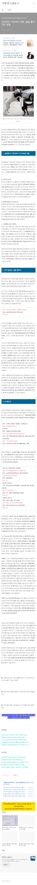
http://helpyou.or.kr (8, 50)
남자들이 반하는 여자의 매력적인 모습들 (13, 765)
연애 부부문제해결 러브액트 (12, 41)
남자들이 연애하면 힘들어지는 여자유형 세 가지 (15, 745)
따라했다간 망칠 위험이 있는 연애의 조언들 (14, 796)
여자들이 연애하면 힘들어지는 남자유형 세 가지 (15, 762)
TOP (33, 881)
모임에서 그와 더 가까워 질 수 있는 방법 (13, 789)
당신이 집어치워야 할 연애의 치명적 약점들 (13, 740)
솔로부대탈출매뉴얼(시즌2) (23, 782)
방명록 (9, 10)
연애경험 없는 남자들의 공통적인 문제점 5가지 (14, 742)
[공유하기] (7, 775)
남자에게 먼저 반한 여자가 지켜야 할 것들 (13, 757)
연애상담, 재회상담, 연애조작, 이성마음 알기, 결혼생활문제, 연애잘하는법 (13, 44)
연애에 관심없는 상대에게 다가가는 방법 (13, 737)
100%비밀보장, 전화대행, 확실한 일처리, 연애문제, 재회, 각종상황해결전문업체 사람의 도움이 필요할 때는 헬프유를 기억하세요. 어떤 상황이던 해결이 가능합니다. (13, 56)
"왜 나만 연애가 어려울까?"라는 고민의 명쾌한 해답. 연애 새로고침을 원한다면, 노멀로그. (15, 860)
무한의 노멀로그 (7, 857)
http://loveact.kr (7, 38)
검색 (29, 3)
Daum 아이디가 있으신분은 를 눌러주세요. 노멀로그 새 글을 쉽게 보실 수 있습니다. (18, 716)
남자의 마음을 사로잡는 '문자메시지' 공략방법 (14, 767)
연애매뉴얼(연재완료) (8, 782)
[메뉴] (33, 3)
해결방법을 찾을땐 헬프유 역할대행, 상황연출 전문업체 (13, 53)
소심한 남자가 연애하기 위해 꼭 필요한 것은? (14, 735)
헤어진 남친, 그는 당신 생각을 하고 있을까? (14, 787)
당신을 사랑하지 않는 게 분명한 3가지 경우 (14, 794)
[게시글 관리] (9, 775)
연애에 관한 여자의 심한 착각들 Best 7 (12, 760)
